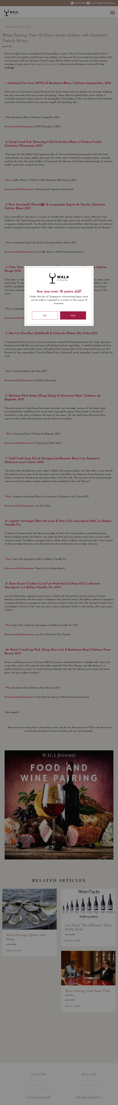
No (45, 315)
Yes (73, 315)
